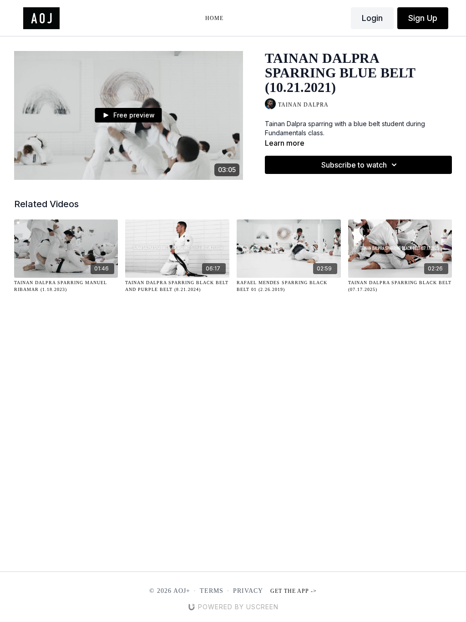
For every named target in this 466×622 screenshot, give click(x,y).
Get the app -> (293, 591)
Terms (211, 590)
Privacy (248, 590)
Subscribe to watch (354, 164)
